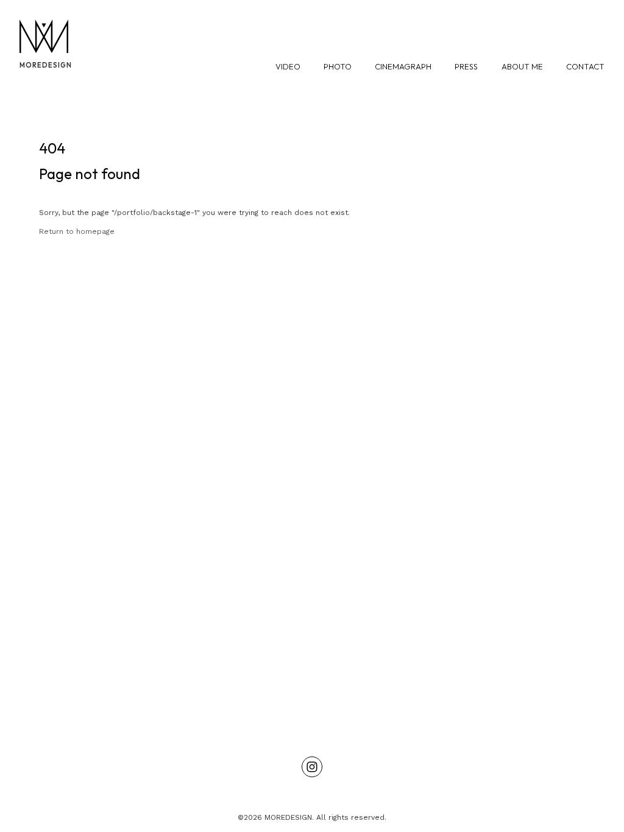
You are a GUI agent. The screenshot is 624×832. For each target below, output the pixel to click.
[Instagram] (312, 766)
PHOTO (338, 66)
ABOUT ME (522, 66)
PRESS (466, 66)
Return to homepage (77, 231)
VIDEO (287, 66)
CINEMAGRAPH (403, 66)
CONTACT (585, 66)
